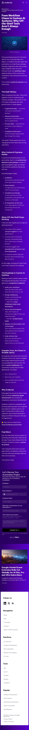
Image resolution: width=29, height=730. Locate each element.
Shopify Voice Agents (10, 652)
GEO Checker (8, 698)
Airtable (6, 675)
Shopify (6, 679)
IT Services (7, 622)
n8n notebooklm (8, 649)
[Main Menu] (26, 2)
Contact (6, 626)
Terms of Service (9, 721)
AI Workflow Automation (11, 702)
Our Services (7, 641)
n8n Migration (8, 709)
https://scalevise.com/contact (12, 424)
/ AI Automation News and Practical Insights (12, 11)
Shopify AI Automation (10, 694)
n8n (5, 668)
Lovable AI (7, 683)
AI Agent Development (10, 645)
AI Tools (6, 656)
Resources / (5, 9)
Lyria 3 (6, 671)
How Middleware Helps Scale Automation (12, 304)
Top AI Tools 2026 (9, 705)
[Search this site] (23, 2)
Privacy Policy (8, 719)
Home (5, 615)
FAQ (5, 618)
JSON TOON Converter (11, 629)
